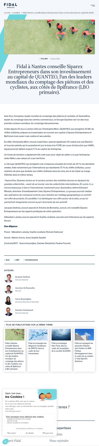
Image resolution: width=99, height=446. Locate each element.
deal (7, 260)
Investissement (31, 260)
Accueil (7, 13)
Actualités (16, 13)
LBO (17, 260)
